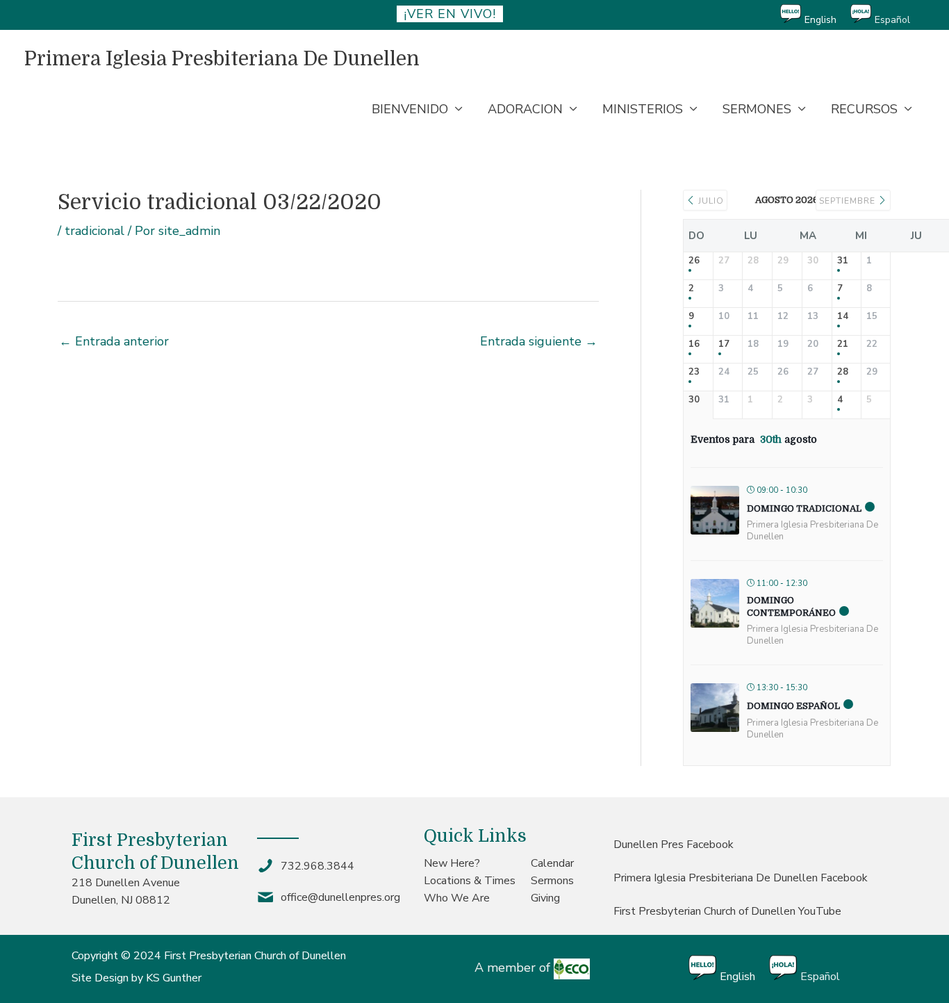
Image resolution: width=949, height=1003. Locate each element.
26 (694, 261)
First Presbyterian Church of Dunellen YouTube (727, 911)
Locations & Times (469, 880)
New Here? (452, 863)
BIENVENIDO (410, 109)
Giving (545, 898)
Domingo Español (793, 706)
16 (694, 344)
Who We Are (457, 898)
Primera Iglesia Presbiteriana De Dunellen (222, 59)
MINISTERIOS (642, 109)
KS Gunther (173, 978)
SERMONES (757, 109)
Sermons (552, 880)
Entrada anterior (114, 341)
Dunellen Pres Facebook (673, 844)
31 (842, 261)
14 (842, 317)
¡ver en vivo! (450, 14)
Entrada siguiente (538, 341)
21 (842, 344)
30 (694, 400)
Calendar (552, 863)
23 (694, 372)
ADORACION (525, 109)
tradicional (94, 230)
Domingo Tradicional (804, 508)
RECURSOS (864, 109)
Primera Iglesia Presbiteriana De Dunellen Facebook (740, 878)
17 (723, 344)
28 (842, 372)
